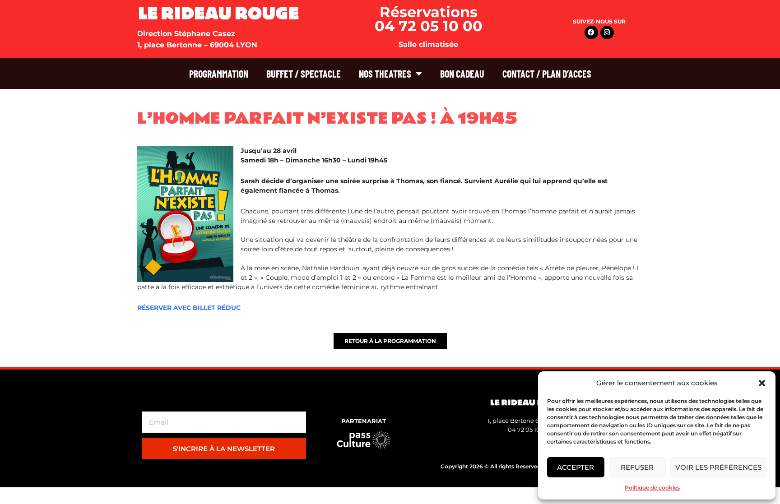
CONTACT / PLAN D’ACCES (546, 73)
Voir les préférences (718, 467)
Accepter (575, 467)
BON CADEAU (462, 73)
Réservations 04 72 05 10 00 (429, 19)
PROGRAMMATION (218, 73)
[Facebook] (591, 32)
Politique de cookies (652, 487)
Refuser (637, 467)
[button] (761, 383)
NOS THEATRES (385, 73)
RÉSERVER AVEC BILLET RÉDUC (189, 308)
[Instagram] (607, 32)
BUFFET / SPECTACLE (303, 73)
